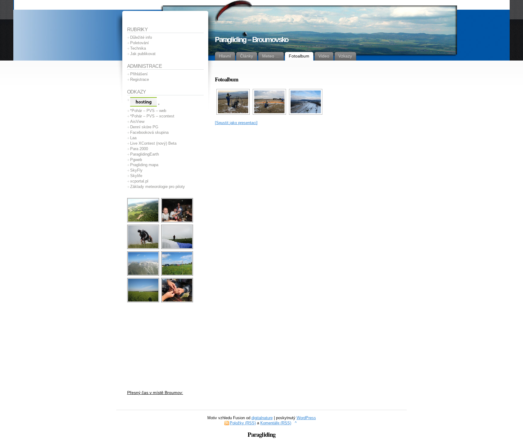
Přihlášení (139, 74)
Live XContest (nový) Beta (153, 143)
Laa (133, 138)
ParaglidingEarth (144, 154)
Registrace (139, 79)
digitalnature (262, 418)
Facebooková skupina (149, 132)
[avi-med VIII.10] (143, 248)
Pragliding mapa (144, 165)
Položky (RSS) (243, 423)
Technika (138, 48)
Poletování (139, 43)
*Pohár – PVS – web (148, 110)
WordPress (306, 418)
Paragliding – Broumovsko (251, 39)
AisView (137, 121)
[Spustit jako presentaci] (236, 122)
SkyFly (136, 170)
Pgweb (136, 159)
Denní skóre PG (144, 127)
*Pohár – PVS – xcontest (152, 116)
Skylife (136, 175)
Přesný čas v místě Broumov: (155, 392)
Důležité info (141, 37)
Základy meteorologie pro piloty (157, 186)
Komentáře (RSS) (275, 423)
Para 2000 (139, 148)
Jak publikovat (143, 53)
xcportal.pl (139, 181)
